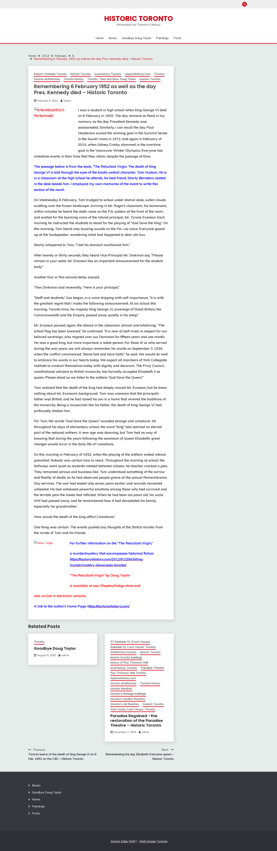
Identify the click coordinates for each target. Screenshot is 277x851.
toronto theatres (121, 688)
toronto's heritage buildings (128, 693)
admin (67, 100)
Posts (177, 38)
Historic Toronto (138, 18)
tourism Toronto (150, 79)
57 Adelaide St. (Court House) (130, 641)
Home (100, 38)
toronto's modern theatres (127, 699)
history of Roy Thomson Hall (129, 662)
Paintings (162, 38)
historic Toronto (80, 74)
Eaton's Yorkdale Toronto (50, 74)
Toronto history (74, 79)
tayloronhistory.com (137, 74)
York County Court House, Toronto (132, 709)
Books (113, 38)
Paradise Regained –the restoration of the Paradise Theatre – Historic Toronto (136, 720)
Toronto (159, 74)
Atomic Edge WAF (123, 841)
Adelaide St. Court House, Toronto (133, 647)
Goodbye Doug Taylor (136, 38)
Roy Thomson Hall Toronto (128, 673)
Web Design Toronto (153, 841)
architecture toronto (123, 652)
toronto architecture (47, 79)
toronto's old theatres (124, 704)
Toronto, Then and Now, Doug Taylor (111, 79)
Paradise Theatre (152, 668)
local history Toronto (108, 74)
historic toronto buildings (126, 657)
